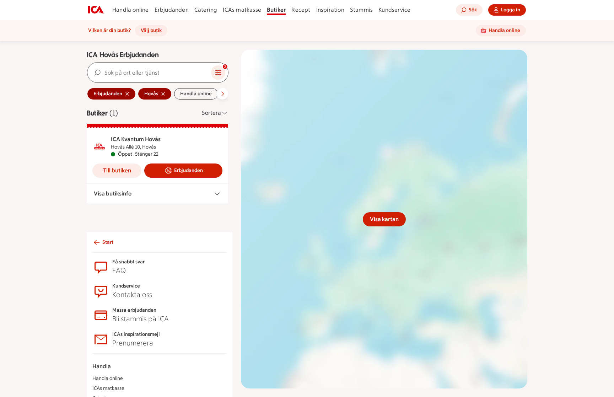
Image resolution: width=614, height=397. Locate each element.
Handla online (130, 9)
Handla (101, 366)
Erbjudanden (172, 9)
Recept (300, 9)
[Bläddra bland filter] (222, 94)
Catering (205, 9)
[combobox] (149, 72)
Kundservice (394, 9)
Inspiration (330, 9)
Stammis (361, 9)
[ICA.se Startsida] (96, 10)
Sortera (211, 112)
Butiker (276, 9)
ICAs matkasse (242, 9)
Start (107, 242)
